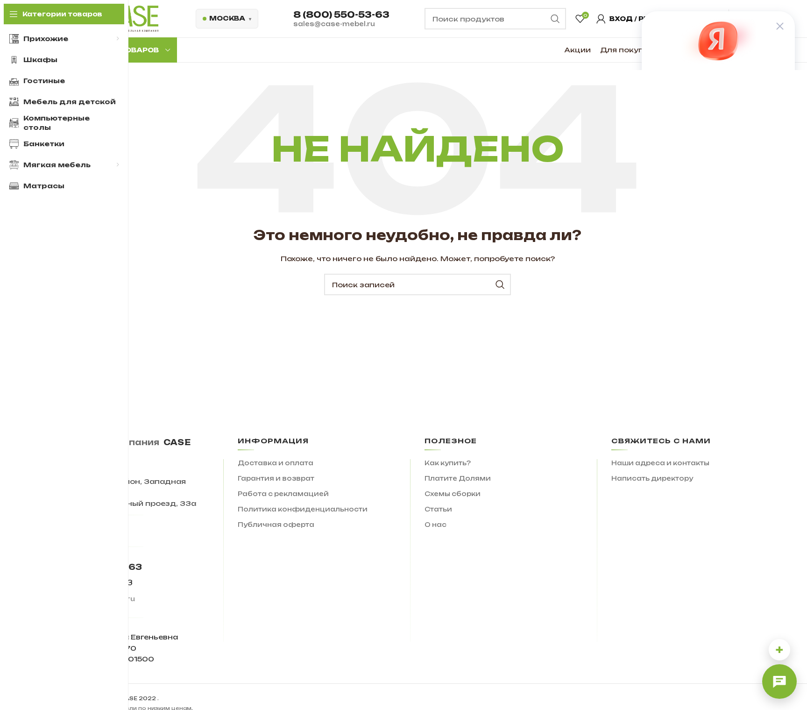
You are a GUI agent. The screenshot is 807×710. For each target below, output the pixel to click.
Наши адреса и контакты (660, 463)
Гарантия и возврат (276, 478)
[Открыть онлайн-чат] (779, 681)
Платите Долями (458, 478)
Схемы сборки (453, 493)
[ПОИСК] (500, 284)
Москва (227, 18)
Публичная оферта (276, 524)
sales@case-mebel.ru (334, 24)
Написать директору (652, 478)
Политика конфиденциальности (303, 509)
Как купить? (448, 463)
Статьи (438, 509)
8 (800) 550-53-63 (341, 14)
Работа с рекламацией (283, 493)
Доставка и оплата (275, 463)
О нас (435, 524)
